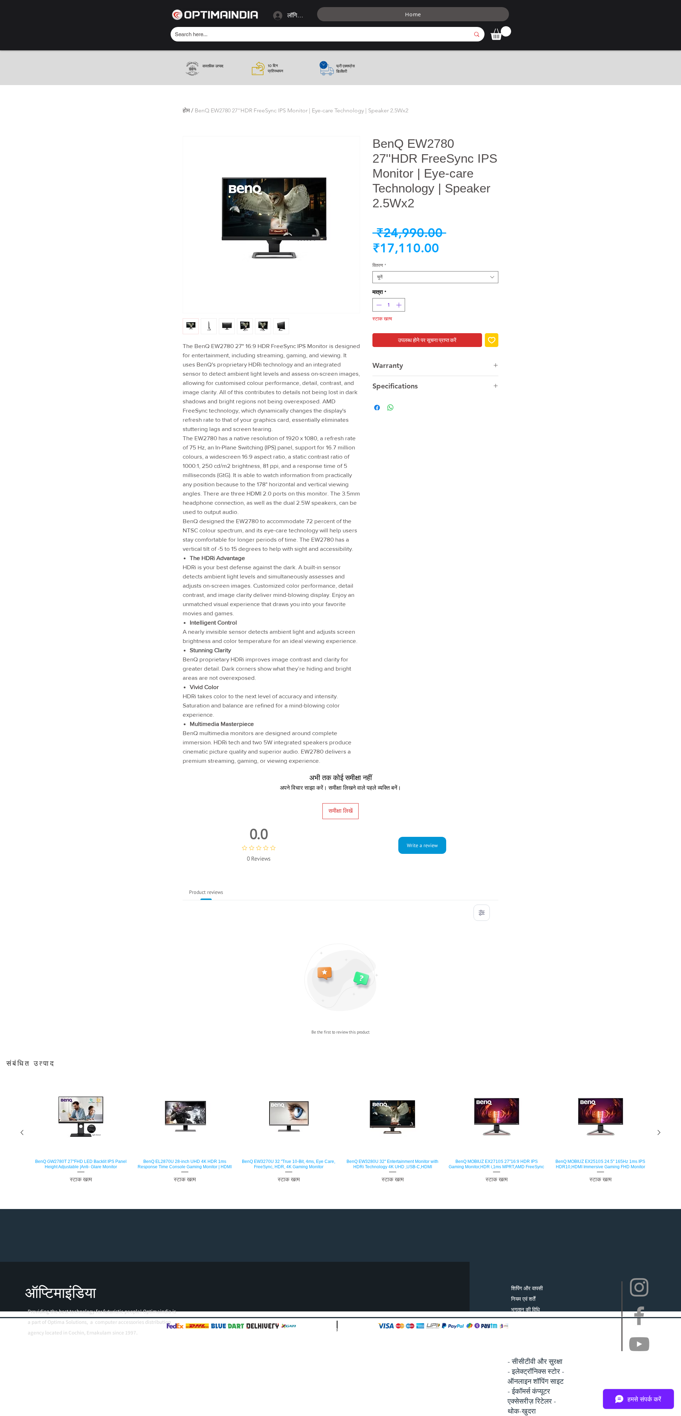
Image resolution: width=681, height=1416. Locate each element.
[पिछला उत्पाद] (22, 1132)
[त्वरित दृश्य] (80, 1117)
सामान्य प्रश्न (523, 1320)
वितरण (379, 265)
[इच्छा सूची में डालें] (492, 340)
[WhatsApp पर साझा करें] (390, 407)
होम (186, 110)
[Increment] (399, 305)
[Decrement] (378, 305)
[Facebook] (639, 1315)
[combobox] (435, 277)
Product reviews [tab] (206, 892)
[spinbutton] (389, 305)
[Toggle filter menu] (482, 913)
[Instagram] (639, 1287)
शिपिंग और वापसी (527, 1288)
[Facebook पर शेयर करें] (377, 407)
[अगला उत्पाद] (659, 1132)
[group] (340, 1132)
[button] (501, 33)
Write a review (422, 845)
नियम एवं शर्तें (523, 1299)
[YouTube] (639, 1344)
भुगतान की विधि (525, 1309)
